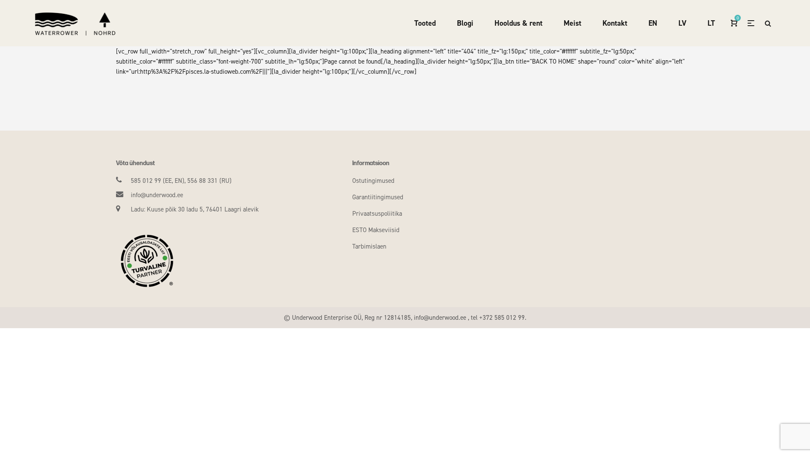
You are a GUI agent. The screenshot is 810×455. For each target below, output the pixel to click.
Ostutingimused (373, 181)
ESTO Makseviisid (376, 230)
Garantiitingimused (377, 197)
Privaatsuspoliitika (377, 213)
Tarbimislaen (369, 246)
